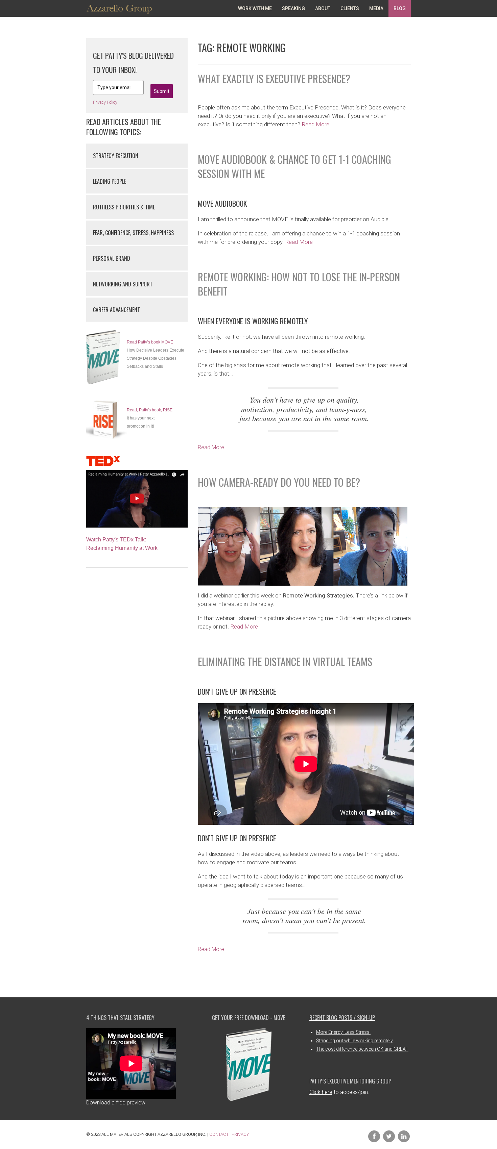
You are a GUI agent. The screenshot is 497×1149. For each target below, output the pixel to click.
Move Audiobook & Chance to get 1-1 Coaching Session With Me (294, 166)
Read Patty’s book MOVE (150, 342)
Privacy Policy (105, 102)
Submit (161, 91)
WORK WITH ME (255, 8)
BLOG (400, 8)
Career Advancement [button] (116, 310)
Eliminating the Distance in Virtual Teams (285, 661)
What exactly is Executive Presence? (274, 78)
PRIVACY (240, 1134)
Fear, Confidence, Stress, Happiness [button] (133, 233)
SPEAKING (293, 8)
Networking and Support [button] (122, 284)
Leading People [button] (109, 181)
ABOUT (322, 8)
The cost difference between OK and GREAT (362, 1049)
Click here (320, 1092)
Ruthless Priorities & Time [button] (124, 207)
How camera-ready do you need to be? (279, 482)
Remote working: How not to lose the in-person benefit (299, 284)
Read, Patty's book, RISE (149, 410)
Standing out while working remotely (354, 1040)
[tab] (137, 156)
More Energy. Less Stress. (343, 1032)
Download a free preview (115, 1102)
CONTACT (219, 1134)
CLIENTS (349, 8)
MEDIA (376, 8)
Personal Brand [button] (111, 258)
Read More (315, 124)
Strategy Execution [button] (115, 156)
